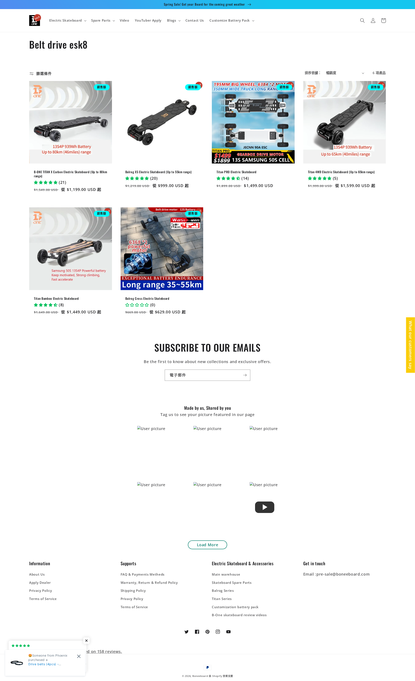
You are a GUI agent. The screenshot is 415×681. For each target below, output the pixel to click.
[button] (67, 20)
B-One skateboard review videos (239, 615)
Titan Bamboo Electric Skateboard (56, 299)
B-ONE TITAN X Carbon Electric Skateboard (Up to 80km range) (70, 174)
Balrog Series (223, 590)
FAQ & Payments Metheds (143, 574)
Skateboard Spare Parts (232, 582)
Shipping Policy (133, 590)
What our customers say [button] (410, 345)
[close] (79, 656)
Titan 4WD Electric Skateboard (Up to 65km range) (341, 172)
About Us (37, 574)
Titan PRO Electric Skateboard (237, 172)
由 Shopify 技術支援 (221, 676)
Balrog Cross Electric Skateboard (147, 299)
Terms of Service (43, 599)
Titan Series (222, 599)
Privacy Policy (40, 590)
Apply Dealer (40, 582)
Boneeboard (200, 676)
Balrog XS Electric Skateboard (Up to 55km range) (158, 172)
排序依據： (313, 73)
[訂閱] (245, 375)
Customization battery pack (235, 607)
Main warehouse (226, 574)
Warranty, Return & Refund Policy (149, 582)
